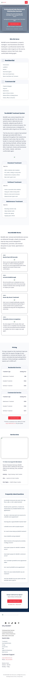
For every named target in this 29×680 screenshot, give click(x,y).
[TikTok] (12, 623)
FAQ (3, 648)
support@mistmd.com (7, 657)
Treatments (4, 641)
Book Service (5, 652)
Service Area (5, 646)
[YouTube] (15, 623)
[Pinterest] (18, 623)
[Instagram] (9, 623)
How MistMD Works (6, 643)
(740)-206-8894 (8, 659)
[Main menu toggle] (26, 2)
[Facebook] (5, 623)
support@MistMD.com (11, 423)
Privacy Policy (20, 676)
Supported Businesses (7, 650)
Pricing (3, 645)
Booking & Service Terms (11, 676)
